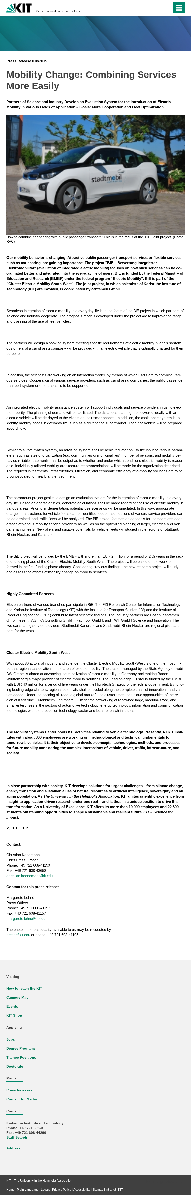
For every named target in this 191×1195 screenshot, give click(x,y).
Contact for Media (21, 1099)
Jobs (10, 1039)
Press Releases (19, 1090)
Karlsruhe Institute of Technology (58, 11)
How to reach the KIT (24, 988)
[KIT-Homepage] (19, 7)
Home (10, 1189)
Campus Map (17, 997)
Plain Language (28, 1189)
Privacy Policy (61, 1189)
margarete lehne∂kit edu (25, 918)
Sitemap (97, 1189)
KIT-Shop (14, 1015)
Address (13, 1148)
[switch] (158, 8)
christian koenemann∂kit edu (29, 876)
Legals (45, 1189)
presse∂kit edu (18, 935)
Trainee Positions (21, 1057)
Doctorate (14, 1066)
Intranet (111, 1189)
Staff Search (16, 1137)
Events (12, 1006)
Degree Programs (21, 1048)
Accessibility (81, 1189)
